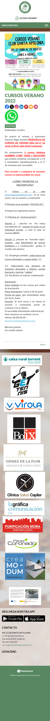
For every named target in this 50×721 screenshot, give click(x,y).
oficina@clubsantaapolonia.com (16, 645)
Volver (43, 344)
